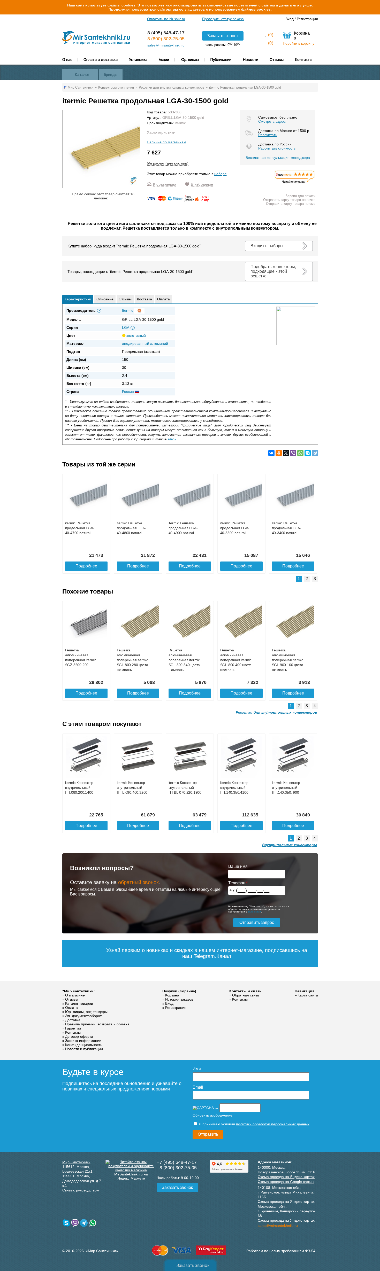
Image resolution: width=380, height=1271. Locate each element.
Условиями (254, 911)
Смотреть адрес (272, 121)
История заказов (179, 999)
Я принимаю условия (253, 1124)
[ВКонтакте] (271, 453)
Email (198, 1087)
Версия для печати (300, 196)
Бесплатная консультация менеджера (278, 157)
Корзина (172, 995)
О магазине (75, 995)
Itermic (180, 123)
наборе (220, 174)
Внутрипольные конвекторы (289, 845)
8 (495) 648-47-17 (166, 32)
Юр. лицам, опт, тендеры (86, 1012)
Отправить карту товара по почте (289, 200)
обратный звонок (138, 882)
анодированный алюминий (145, 343)
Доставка (144, 299)
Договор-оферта (79, 1036)
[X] (286, 453)
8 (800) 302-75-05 (166, 38)
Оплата (163, 299)
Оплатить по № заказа (166, 19)
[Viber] (293, 453)
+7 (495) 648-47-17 (177, 1162)
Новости (250, 59)
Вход (289, 19)
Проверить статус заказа (223, 19)
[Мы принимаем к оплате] (179, 200)
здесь (172, 439)
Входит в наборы (266, 246)
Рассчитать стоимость (276, 148)
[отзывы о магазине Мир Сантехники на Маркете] (294, 183)
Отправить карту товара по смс (290, 204)
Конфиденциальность (83, 1045)
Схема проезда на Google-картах (286, 1182)
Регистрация (307, 19)
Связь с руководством (80, 1190)
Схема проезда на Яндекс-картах (286, 1177)
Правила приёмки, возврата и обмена (97, 1024)
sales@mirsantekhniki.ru (165, 45)
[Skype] (308, 453)
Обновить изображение (212, 1115)
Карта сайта (308, 995)
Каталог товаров (79, 1003)
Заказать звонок (222, 36)
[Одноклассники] (279, 453)
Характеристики (161, 132)
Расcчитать (267, 135)
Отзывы (277, 59)
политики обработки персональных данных (272, 1124)
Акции (164, 59)
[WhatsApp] (300, 453)
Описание (104, 299)
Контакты (303, 59)
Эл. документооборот (83, 1016)
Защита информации (83, 1041)
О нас (67, 59)
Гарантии (73, 1028)
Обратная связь (245, 995)
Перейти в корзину (298, 43)
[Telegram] (315, 453)
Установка (138, 59)
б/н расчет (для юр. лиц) (167, 163)
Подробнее (86, 566)
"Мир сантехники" (78, 991)
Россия (128, 391)
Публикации (220, 59)
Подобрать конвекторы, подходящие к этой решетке (273, 271)
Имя (197, 1069)
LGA (125, 327)
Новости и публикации (84, 1049)
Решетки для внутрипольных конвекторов (276, 712)
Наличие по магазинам (166, 142)
